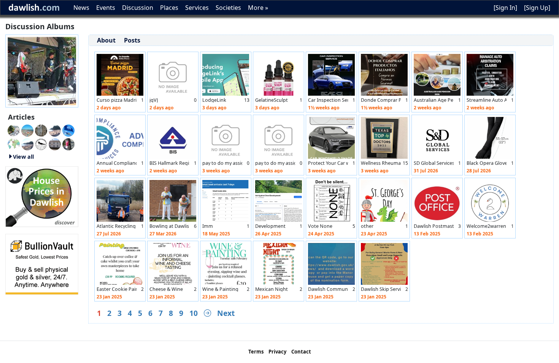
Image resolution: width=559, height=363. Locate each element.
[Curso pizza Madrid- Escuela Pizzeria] (120, 77)
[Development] (278, 203)
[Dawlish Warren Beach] (27, 130)
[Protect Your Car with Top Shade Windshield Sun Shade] (331, 140)
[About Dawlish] (14, 143)
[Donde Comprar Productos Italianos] (384, 77)
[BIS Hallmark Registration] (172, 140)
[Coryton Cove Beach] (55, 130)
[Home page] (42, 70)
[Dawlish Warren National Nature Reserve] (41, 143)
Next (226, 313)
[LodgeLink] (225, 77)
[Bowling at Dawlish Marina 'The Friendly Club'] (172, 203)
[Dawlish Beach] (27, 143)
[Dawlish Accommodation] (41, 130)
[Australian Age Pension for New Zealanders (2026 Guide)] (437, 77)
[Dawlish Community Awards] (331, 266)
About (106, 40)
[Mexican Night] (278, 266)
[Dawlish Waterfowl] (68, 143)
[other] (384, 203)
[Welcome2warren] (490, 203)
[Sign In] (505, 7)
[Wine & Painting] (225, 266)
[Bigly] (41, 196)
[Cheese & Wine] (172, 266)
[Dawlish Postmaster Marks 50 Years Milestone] (437, 203)
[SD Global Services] (437, 140)
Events (105, 7)
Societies (228, 7)
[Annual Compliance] (120, 140)
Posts (132, 40)
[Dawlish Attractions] (55, 143)
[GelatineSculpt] (278, 77)
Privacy (277, 351)
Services (197, 7)
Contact (301, 351)
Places (169, 7)
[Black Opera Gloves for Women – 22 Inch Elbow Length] (490, 140)
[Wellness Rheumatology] (384, 140)
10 (193, 313)
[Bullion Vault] (41, 263)
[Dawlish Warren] (68, 130)
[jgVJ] (172, 77)
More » (258, 7)
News (81, 7)
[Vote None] (331, 203)
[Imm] (225, 203)
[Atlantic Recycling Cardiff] (120, 203)
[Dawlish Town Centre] (14, 130)
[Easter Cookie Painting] (120, 266)
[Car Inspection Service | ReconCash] (331, 77)
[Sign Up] (537, 7)
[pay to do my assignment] (225, 140)
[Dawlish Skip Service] (384, 266)
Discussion (137, 7)
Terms (256, 351)
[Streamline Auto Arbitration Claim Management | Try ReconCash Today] (490, 77)
